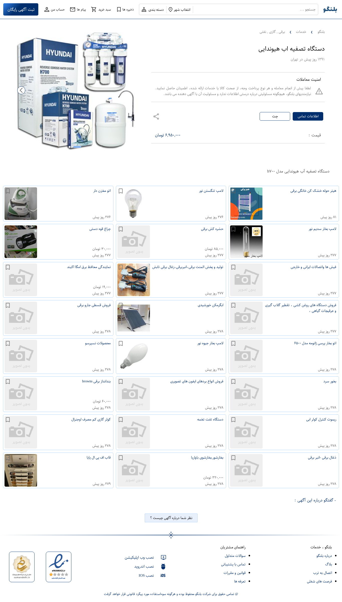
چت (275, 116)
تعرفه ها (240, 581)
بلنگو (321, 32)
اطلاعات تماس (308, 116)
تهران (294, 59)
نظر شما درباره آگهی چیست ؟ (171, 518)
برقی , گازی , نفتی (272, 32)
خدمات (301, 32)
